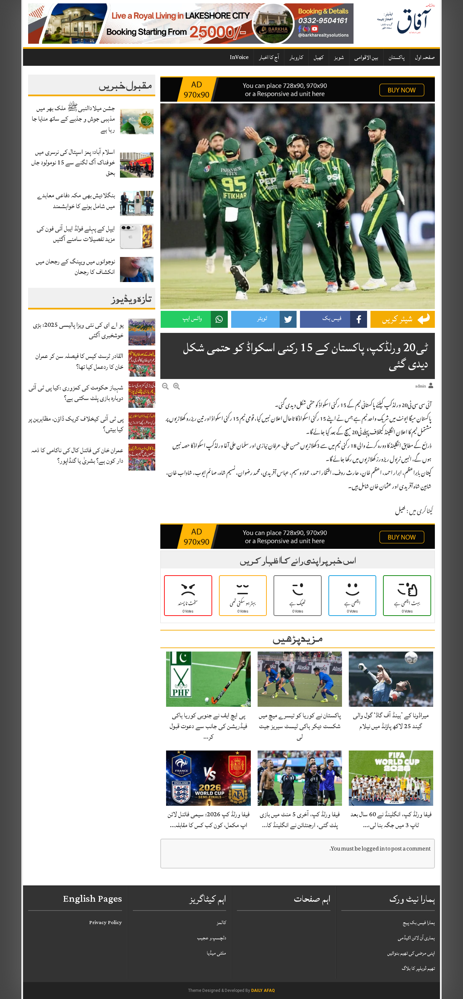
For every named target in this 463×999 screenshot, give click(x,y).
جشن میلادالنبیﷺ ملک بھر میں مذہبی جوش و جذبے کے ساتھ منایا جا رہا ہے (73, 119)
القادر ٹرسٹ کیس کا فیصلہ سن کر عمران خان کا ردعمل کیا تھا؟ (79, 361)
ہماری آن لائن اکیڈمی (416, 938)
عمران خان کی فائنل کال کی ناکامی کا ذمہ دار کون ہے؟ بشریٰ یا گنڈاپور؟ (77, 455)
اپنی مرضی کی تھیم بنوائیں (411, 953)
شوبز (339, 57)
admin (420, 386)
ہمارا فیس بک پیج (419, 922)
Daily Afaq (263, 990)
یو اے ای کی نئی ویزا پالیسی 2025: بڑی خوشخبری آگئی (78, 330)
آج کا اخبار (269, 57)
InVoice (239, 57)
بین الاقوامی (366, 57)
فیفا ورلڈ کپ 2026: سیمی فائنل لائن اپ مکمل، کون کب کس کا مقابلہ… (208, 819)
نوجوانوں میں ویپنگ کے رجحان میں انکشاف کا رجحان (75, 266)
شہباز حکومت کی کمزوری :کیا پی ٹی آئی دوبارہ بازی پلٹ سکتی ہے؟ (75, 392)
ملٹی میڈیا (216, 953)
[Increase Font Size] (176, 387)
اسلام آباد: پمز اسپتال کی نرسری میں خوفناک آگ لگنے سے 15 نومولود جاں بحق (73, 162)
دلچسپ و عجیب (211, 938)
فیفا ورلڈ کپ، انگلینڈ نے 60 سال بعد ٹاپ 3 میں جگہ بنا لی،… (390, 819)
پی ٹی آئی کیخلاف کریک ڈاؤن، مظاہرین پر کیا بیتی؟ (75, 424)
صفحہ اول (425, 57)
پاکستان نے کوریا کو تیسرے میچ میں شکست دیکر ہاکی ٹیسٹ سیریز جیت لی (300, 726)
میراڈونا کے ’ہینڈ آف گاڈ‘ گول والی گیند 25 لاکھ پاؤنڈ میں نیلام (391, 720)
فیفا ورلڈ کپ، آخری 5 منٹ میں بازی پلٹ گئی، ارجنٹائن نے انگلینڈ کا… (300, 819)
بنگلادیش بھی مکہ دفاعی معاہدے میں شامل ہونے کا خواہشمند (76, 200)
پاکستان (397, 57)
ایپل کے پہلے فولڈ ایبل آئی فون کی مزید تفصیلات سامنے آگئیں (76, 233)
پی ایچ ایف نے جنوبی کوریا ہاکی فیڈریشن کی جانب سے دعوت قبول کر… (208, 726)
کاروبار (296, 57)
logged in (373, 849)
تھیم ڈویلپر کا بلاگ (418, 968)
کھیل (319, 57)
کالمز (221, 922)
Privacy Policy (105, 922)
